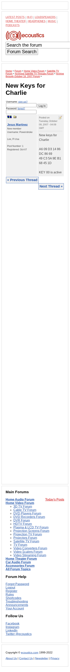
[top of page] (8, 117)
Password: (15, 108)
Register (11, 591)
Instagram (12, 627)
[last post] (11, 117)
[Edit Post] (60, 117)
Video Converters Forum (30, 548)
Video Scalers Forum (27, 551)
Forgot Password (17, 584)
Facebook (12, 623)
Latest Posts (15, 17)
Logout (10, 587)
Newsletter (41, 658)
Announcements (17, 605)
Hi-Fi (30, 17)
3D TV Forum (22, 506)
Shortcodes (13, 598)
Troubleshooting (17, 601)
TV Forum (20, 544)
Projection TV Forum (27, 534)
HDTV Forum (22, 524)
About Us (11, 658)
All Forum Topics (18, 569)
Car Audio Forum (18, 562)
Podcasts (13, 25)
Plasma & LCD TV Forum (30, 527)
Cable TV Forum (24, 510)
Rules (10, 594)
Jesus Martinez (17, 124)
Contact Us (26, 658)
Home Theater (16, 21)
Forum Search (21, 51)
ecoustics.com (29, 652)
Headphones (37, 21)
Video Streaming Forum (29, 555)
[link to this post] (15, 117)
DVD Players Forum (27, 513)
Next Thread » (51, 186)
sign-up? (23, 101)
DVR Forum (21, 520)
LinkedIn (11, 630)
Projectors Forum (25, 537)
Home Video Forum (20, 503)
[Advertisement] (35, 336)
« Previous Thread (22, 180)
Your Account (15, 608)
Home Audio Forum (20, 499)
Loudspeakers (45, 17)
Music (52, 21)
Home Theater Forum (21, 558)
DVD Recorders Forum (29, 517)
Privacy (54, 658)
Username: (17, 101)
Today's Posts (54, 499)
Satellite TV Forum (26, 541)
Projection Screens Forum (31, 530)
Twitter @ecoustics (19, 634)
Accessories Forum (20, 565)
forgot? (21, 108)
